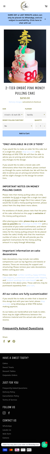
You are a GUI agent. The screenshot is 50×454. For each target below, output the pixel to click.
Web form (7, 434)
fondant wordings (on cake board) (21, 280)
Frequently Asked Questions (23, 328)
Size (4, 109)
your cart (30, 285)
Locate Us (7, 430)
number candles (24, 275)
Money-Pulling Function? (13, 120)
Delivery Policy (9, 392)
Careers (6, 438)
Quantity (38, 120)
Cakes (5, 363)
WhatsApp (7, 426)
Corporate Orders (10, 375)
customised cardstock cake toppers (31, 277)
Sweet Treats (8, 367)
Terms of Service (10, 400)
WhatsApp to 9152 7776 (31, 224)
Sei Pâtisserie (13, 446)
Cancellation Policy (11, 396)
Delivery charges (15, 102)
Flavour (28, 109)
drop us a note (28, 152)
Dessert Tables (9, 371)
